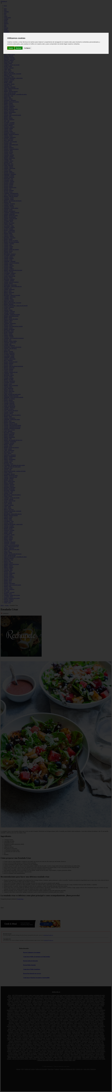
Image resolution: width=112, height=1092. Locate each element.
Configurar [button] (27, 48)
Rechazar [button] (18, 48)
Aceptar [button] (11, 48)
